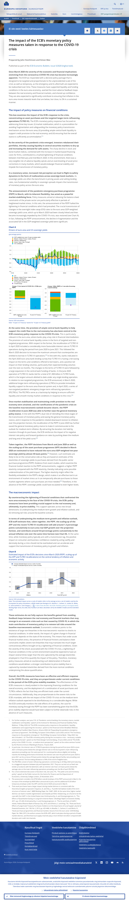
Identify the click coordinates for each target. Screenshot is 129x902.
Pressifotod (29, 843)
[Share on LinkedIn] (111, 31)
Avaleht (6, 18)
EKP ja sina (104, 9)
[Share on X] (97, 31)
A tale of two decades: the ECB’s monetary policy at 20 (52, 605)
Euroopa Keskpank (90, 9)
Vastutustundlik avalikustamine (64, 840)
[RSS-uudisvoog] (122, 862)
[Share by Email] (117, 31)
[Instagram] (107, 862)
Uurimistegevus (76, 14)
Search (114, 4)
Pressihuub (92, 14)
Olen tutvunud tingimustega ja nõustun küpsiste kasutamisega (34, 896)
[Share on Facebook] (104, 31)
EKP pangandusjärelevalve (110, 14)
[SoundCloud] (117, 862)
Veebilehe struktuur (12, 854)
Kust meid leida (31, 850)
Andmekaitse (84, 833)
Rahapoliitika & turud (14, 14)
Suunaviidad (30, 840)
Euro (64, 14)
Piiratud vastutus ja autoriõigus (64, 833)
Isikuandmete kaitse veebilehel (91, 836)
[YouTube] (112, 862)
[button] (118, 4)
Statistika (54, 14)
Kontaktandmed (31, 846)
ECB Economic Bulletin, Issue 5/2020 (45, 66)
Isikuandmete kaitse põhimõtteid (56, 890)
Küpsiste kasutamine (80, 890)
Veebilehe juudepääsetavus (90, 845)
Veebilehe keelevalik (87, 848)
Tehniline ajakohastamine (62, 836)
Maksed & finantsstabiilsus (36, 14)
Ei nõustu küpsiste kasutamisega (94, 896)
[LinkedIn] (101, 862)
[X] (96, 862)
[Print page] (87, 31)
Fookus (42, 18)
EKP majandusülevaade (29, 18)
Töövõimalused (117, 9)
